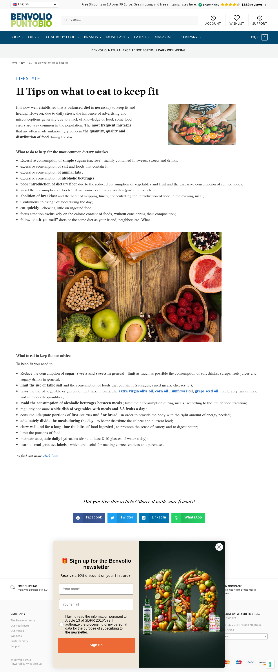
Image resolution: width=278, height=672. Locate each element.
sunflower (179, 391)
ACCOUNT (213, 23)
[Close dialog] (219, 547)
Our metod (17, 631)
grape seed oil (206, 391)
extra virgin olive (133, 391)
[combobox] (239, 636)
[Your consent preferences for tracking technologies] (270, 664)
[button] (259, 37)
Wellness (16, 636)
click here (50, 455)
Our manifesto (20, 626)
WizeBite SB (34, 664)
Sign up (96, 645)
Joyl (23, 63)
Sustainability (19, 641)
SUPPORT (259, 23)
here (192, 4)
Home (14, 63)
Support (15, 646)
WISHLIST (236, 23)
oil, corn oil (158, 391)
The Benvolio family (23, 620)
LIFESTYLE (28, 79)
